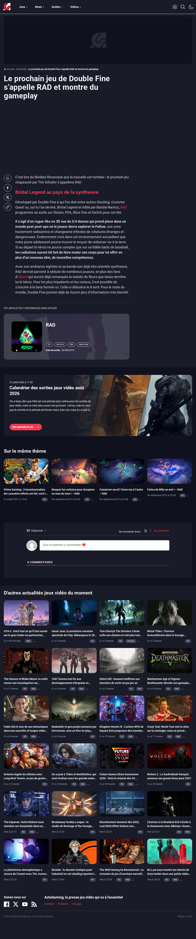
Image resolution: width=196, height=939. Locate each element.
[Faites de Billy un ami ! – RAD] (169, 471)
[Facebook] (6, 904)
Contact (49, 903)
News (38, 6)
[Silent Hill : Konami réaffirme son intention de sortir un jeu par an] (122, 660)
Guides (56, 6)
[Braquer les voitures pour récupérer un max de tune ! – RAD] (74, 471)
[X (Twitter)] (15, 904)
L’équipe (76, 903)
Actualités (21, 69)
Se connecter (161, 530)
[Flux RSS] (34, 904)
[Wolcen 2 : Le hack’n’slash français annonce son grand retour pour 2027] (169, 756)
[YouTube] (25, 904)
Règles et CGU (185, 916)
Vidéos (74, 6)
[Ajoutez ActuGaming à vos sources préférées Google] (7, 178)
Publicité (63, 903)
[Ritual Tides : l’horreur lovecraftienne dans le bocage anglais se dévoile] (169, 613)
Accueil (10, 69)
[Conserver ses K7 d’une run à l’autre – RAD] (122, 471)
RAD (50, 325)
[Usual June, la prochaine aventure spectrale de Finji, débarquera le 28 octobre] (74, 613)
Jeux (22, 6)
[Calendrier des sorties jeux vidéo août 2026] (98, 405)
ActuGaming (7, 7)
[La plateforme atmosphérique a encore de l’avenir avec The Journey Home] (26, 851)
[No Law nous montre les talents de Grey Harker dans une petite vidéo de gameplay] (169, 851)
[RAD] (26, 336)
